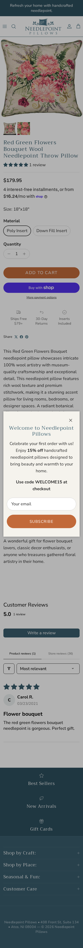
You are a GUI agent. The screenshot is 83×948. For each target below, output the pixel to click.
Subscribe (41, 521)
